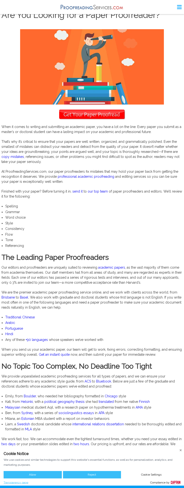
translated (106, 402)
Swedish (23, 424)
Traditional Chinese (20, 317)
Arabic (10, 323)
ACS (88, 381)
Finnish (144, 402)
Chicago (111, 396)
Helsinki (27, 402)
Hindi (9, 334)
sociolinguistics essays (76, 413)
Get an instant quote (54, 354)
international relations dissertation (98, 424)
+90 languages (37, 340)
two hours (81, 444)
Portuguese (14, 328)
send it (77, 191)
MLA (28, 429)
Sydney (27, 413)
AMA (139, 407)
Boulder (30, 396)
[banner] (92, 7)
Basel (24, 297)
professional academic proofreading (86, 176)
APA (101, 413)
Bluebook (103, 381)
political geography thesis (64, 402)
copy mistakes (12, 157)
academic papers (111, 267)
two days (8, 444)
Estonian (27, 419)
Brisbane (8, 297)
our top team (98, 191)
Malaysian (12, 407)
